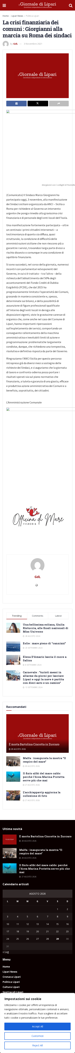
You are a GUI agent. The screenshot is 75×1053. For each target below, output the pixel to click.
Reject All (37, 1045)
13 (37, 924)
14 (47, 924)
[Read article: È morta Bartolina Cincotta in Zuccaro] (37, 736)
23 (67, 931)
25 (17, 938)
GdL (15, 43)
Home (6, 15)
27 (37, 938)
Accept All (37, 1026)
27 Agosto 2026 (32, 785)
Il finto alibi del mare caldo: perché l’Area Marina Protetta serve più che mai (43, 777)
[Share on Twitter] (38, 103)
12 (27, 924)
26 (27, 938)
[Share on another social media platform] (59, 103)
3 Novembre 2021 (33, 43)
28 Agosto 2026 (18, 749)
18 (17, 931)
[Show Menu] (4, 5)
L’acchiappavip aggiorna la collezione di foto (41, 794)
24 (7, 938)
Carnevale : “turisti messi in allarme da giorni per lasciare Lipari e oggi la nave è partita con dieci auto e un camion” (43, 677)
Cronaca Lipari (12, 976)
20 (37, 931)
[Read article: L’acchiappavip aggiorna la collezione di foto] (13, 795)
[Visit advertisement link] (37, 517)
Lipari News (17, 15)
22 (57, 931)
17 (7, 931)
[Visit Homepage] (37, 5)
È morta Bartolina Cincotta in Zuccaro (34, 744)
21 (47, 931)
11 (17, 924)
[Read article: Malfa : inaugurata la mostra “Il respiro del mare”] (13, 761)
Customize (38, 1036)
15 (57, 924)
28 (47, 938)
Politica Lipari (32, 15)
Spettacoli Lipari (13, 992)
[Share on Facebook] (16, 103)
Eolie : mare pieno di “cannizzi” (44, 643)
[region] (37, 1023)
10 (7, 924)
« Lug (6, 952)
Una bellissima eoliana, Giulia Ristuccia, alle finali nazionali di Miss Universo (45, 628)
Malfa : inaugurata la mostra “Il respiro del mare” (44, 759)
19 (27, 931)
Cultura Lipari (11, 987)
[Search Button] (70, 5)
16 (67, 924)
